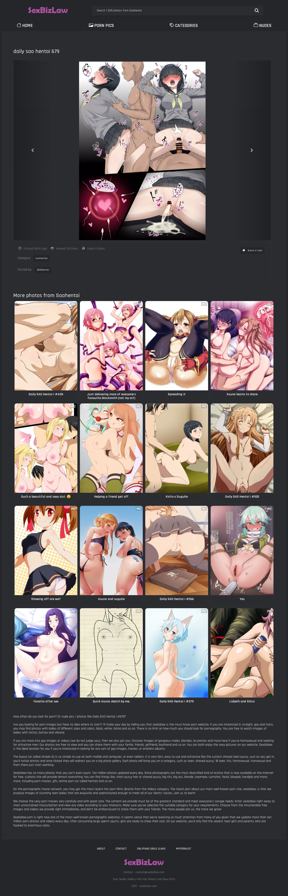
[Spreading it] (176, 345)
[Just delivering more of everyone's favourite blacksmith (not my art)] (111, 345)
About (101, 849)
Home (27, 25)
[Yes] (242, 550)
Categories (186, 25)
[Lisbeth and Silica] (242, 653)
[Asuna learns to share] (242, 345)
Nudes (265, 25)
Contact (121, 849)
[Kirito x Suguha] (176, 448)
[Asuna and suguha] (111, 550)
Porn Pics (104, 25)
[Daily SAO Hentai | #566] (176, 550)
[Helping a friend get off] (111, 448)
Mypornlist (183, 849)
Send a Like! (254, 250)
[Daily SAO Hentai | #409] (46, 345)
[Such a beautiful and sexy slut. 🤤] (46, 448)
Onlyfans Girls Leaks (151, 849)
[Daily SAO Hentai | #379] (176, 653)
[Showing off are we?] (46, 550)
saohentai (42, 258)
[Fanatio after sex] (46, 653)
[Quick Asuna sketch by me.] (111, 653)
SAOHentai (43, 269)
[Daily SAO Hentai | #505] (242, 448)
